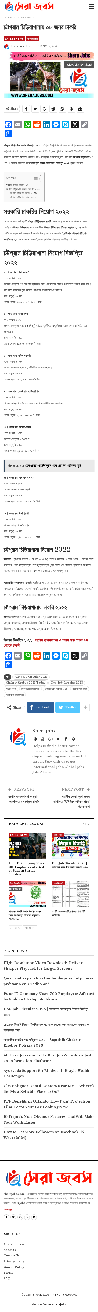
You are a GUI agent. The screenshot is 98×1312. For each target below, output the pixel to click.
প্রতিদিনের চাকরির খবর (15, 694)
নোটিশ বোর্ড (58, 835)
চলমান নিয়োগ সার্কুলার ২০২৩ (56, 688)
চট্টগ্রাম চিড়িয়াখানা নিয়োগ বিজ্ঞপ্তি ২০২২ (23, 189)
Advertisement (14, 1244)
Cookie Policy (14, 1267)
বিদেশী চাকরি (15, 883)
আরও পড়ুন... (9, 1209)
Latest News (14, 38)
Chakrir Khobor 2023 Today (25, 682)
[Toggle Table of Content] (34, 179)
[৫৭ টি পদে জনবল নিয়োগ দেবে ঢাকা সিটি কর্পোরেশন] (70, 894)
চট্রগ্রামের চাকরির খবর (30, 688)
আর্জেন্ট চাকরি (11, 688)
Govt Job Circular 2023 (67, 682)
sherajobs (59, 1304)
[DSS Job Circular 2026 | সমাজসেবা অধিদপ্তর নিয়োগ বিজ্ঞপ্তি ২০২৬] (70, 846)
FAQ (7, 1278)
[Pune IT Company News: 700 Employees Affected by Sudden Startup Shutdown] (27, 846)
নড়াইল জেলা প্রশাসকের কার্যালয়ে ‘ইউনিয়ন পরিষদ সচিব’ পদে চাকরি (71, 801)
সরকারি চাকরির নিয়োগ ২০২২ (17, 185)
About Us (10, 1249)
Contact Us (11, 1255)
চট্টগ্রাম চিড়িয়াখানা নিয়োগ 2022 (24, 193)
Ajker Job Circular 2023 (31, 676)
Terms (8, 1272)
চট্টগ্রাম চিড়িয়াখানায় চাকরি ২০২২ (23, 197)
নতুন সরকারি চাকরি (80, 688)
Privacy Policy (14, 1261)
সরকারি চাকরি (32, 38)
